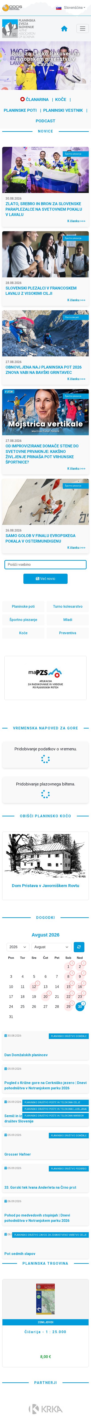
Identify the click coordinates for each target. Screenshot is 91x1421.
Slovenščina (73, 8)
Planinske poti (20, 110)
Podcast (45, 120)
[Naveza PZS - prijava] (14, 7)
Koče (60, 99)
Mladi (67, 620)
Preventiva (67, 633)
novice (45, 131)
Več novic (47, 579)
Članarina (37, 99)
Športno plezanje (23, 620)
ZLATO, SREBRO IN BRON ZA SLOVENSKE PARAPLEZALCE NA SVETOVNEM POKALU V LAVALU (44, 209)
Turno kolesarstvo (68, 606)
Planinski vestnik (63, 110)
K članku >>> (76, 221)
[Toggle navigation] (82, 28)
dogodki (45, 1034)
